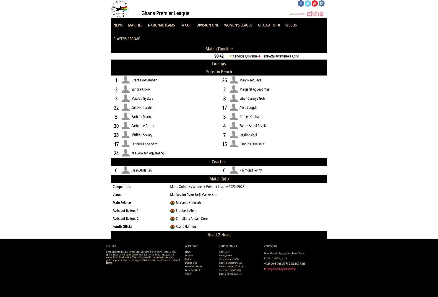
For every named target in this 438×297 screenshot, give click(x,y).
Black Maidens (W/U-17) (230, 273)
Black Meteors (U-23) (229, 259)
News (118, 25)
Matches (135, 25)
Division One (208, 25)
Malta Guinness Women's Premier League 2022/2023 (207, 186)
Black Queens (225, 255)
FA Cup (185, 25)
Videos (291, 25)
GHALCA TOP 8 (269, 25)
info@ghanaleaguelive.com (280, 269)
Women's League (238, 25)
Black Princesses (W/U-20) (231, 266)
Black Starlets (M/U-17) (230, 270)
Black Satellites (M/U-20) (230, 262)
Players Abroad (127, 38)
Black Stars (224, 251)
